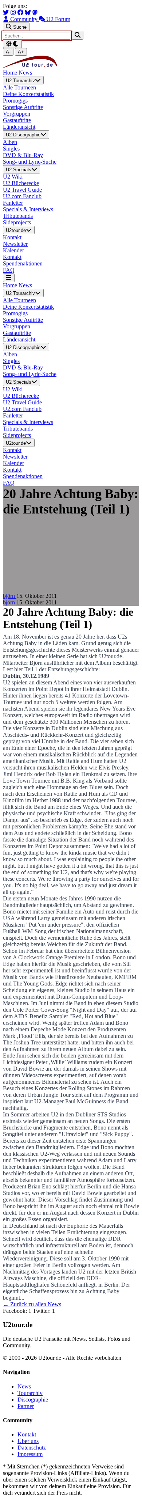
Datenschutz (31, 1447)
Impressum (30, 1454)
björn (9, 596)
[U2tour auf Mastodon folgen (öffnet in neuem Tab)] (35, 12)
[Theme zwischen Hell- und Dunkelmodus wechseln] (12, 44)
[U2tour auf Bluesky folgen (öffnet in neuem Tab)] (28, 12)
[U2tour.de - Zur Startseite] (30, 66)
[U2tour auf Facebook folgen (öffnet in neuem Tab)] (21, 12)
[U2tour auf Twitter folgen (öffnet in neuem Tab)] (6, 12)
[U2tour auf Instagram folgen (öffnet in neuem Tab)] (13, 12)
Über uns (28, 1441)
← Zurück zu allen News (32, 1304)
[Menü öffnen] (9, 277)
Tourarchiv (30, 1393)
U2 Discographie (23, 135)
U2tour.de (16, 230)
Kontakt (26, 1434)
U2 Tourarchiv (20, 80)
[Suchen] (77, 35)
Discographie (32, 1399)
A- (8, 52)
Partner (25, 1406)
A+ (21, 52)
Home (10, 72)
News (25, 72)
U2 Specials (18, 169)
